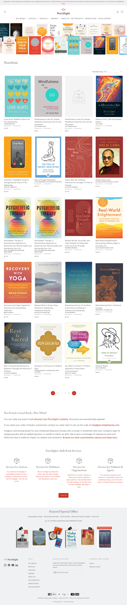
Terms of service (69, 601)
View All (63, 495)
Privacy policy (57, 601)
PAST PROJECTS (77, 18)
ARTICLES (33, 18)
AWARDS (54, 18)
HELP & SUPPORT (104, 18)
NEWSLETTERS (90, 18)
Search (91, 563)
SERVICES (44, 18)
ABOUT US (65, 18)
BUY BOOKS (21, 18)
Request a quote (94, 567)
